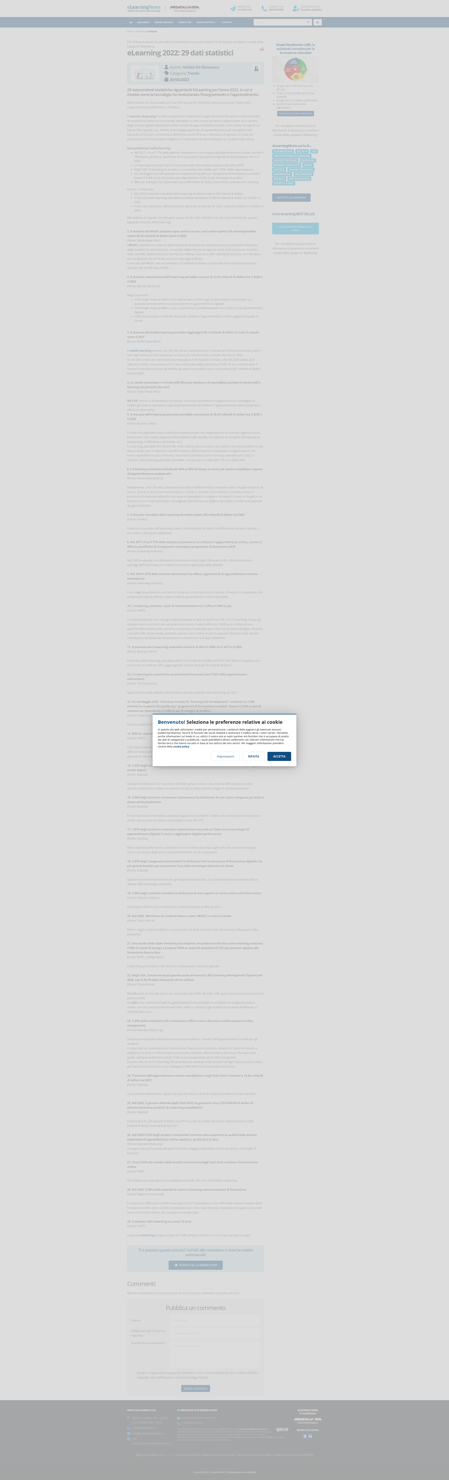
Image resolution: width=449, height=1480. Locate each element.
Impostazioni (225, 756)
